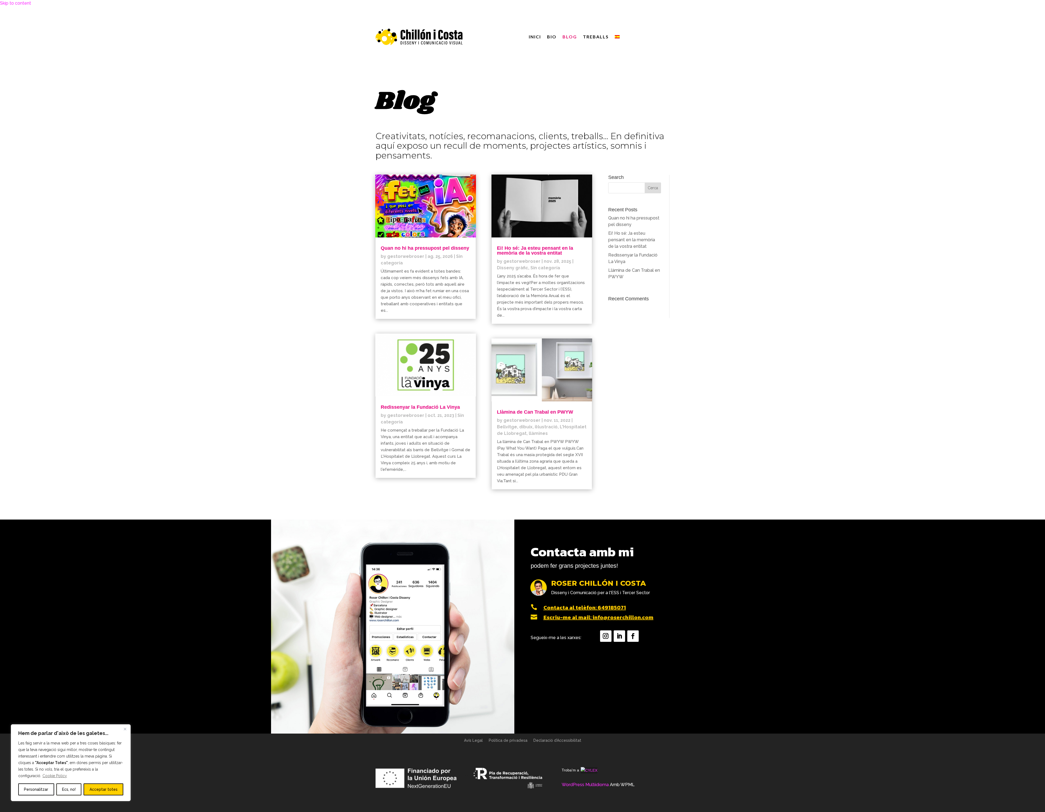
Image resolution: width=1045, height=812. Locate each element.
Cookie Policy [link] (54, 776)
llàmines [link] (538, 433)
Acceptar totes (104, 789)
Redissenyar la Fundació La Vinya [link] (420, 407)
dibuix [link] (526, 426)
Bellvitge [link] (507, 426)
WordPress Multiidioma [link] (585, 784)
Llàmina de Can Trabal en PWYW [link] (535, 412)
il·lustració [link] (546, 426)
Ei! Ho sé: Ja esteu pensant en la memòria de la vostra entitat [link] (535, 250)
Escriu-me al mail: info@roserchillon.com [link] (598, 617)
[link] (617, 38)
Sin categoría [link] (545, 267)
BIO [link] (552, 37)
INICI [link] (535, 37)
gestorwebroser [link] (405, 256)
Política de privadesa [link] (508, 740)
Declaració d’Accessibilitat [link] (557, 740)
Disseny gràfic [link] (512, 267)
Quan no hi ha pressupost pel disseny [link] (425, 248)
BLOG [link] (570, 37)
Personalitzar (36, 789)
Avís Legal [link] (473, 740)
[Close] (125, 729)
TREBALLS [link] (596, 37)
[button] (653, 187)
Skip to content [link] (15, 3)
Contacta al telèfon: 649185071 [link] (584, 607)
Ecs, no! (69, 789)
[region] (71, 762)
